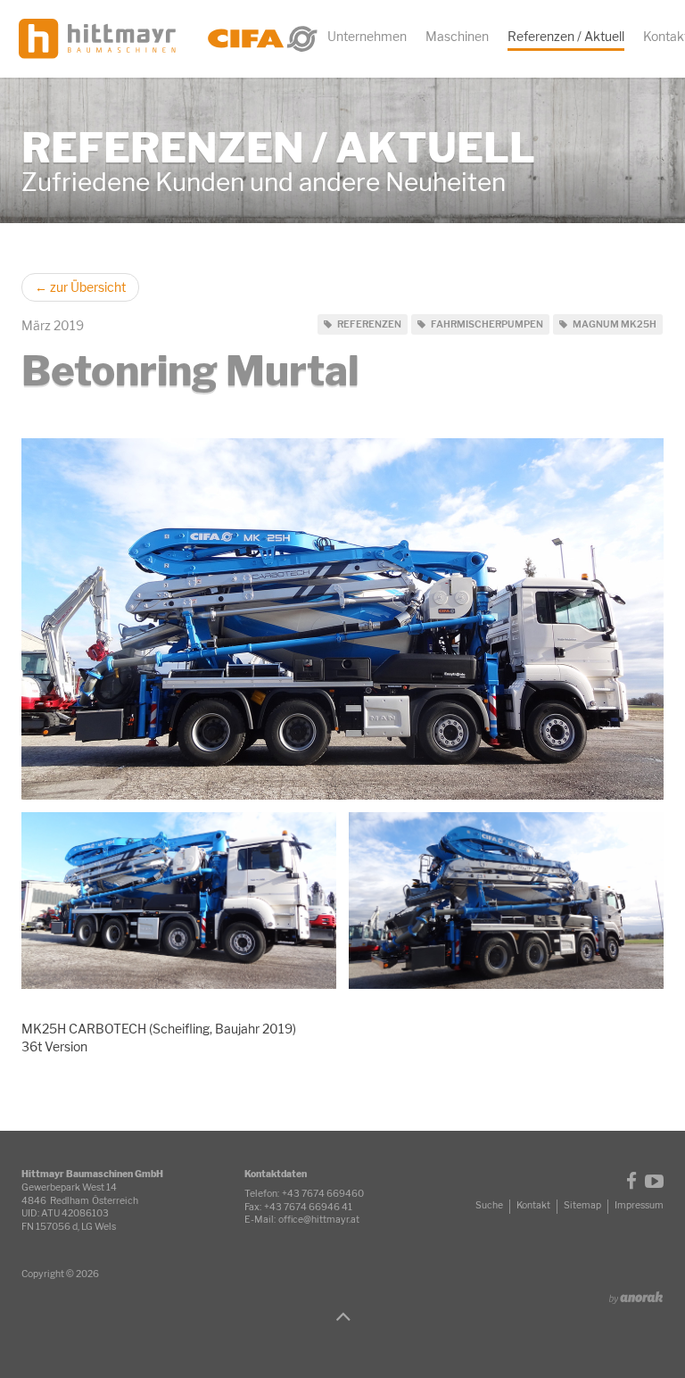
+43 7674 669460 (323, 1194)
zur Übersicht (80, 287)
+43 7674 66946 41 (308, 1207)
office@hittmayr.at (318, 1219)
